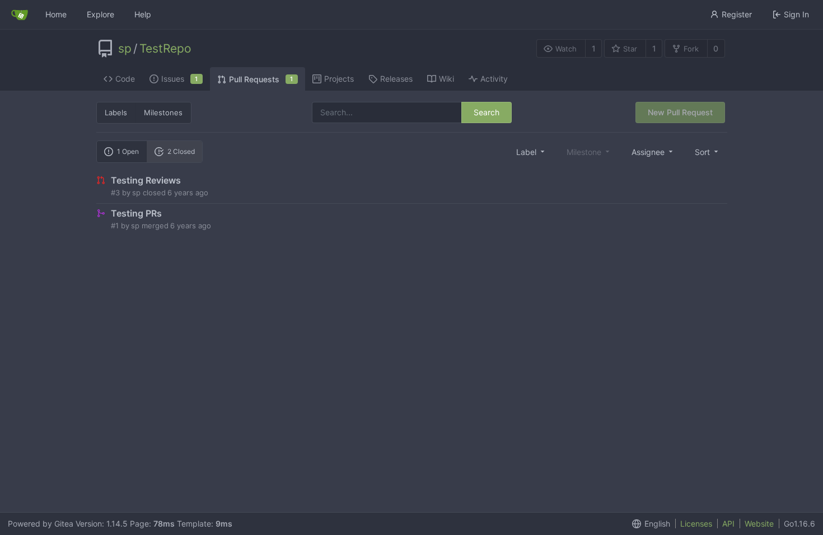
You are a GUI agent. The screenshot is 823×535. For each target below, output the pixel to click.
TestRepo (165, 48)
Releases (396, 78)
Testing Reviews (146, 180)
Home (56, 14)
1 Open (128, 151)
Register (737, 14)
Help (142, 14)
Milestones (163, 112)
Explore (100, 14)
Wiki (446, 78)
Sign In (796, 14)
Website (759, 523)
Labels (116, 112)
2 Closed (181, 151)
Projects (339, 78)
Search (486, 112)
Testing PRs (136, 213)
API (728, 523)
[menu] (531, 151)
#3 (115, 192)
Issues (179, 78)
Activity (494, 78)
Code (125, 78)
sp (125, 48)
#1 (115, 225)
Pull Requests (261, 79)
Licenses (696, 523)
